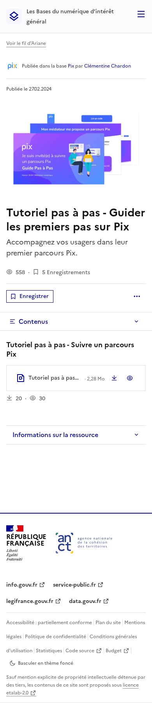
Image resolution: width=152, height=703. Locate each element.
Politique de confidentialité (55, 636)
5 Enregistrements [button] (66, 272)
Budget (114, 650)
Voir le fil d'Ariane (26, 43)
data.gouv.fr (85, 601)
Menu (141, 14)
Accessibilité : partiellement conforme (49, 622)
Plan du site (108, 622)
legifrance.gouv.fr (29, 601)
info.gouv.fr (21, 585)
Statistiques (49, 650)
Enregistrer (34, 296)
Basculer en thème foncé (45, 663)
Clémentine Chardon (107, 66)
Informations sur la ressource (55, 434)
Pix (71, 66)
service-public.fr (74, 585)
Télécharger (114, 378)
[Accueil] (84, 543)
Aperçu (130, 378)
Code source (79, 650)
